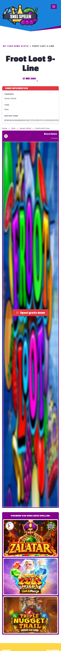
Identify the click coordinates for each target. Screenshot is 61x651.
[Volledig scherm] (6, 136)
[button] (30, 324)
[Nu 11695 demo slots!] (20, 14)
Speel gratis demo (32, 312)
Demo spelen (30, 538)
